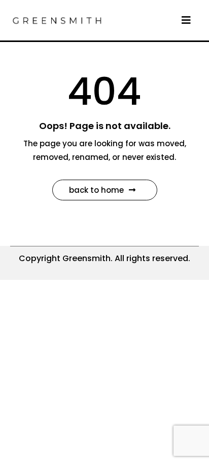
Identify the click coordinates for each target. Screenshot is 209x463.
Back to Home (96, 190)
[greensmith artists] (56, 19)
